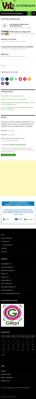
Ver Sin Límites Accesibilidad (11, 13)
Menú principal (34, 13)
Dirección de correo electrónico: (13, 138)
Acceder (3, 371)
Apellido (4, 134)
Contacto (4, 248)
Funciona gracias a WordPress (8, 396)
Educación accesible (6, 270)
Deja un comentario (30, 33)
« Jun (2, 355)
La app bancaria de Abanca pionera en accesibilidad (17, 47)
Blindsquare (5, 54)
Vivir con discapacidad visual (9, 293)
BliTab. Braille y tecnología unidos (20, 32)
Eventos (3, 273)
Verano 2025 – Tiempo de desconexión (12, 96)
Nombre (4, 131)
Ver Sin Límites (20, 28)
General (3, 277)
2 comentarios (28, 28)
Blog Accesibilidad (6, 238)
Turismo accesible (6, 290)
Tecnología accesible (7, 287)
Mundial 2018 (5, 280)
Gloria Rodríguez (12, 41)
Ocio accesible (5, 283)
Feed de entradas (6, 374)
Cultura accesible (6, 267)
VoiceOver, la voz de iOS (8, 39)
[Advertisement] (18, 178)
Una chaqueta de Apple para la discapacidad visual (19, 25)
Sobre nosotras (7, 245)
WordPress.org (5, 381)
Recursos (4, 251)
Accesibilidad (5, 264)
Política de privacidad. (18, 145)
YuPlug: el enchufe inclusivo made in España (13, 99)
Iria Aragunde (21, 33)
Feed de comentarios (7, 377)
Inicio (3, 234)
